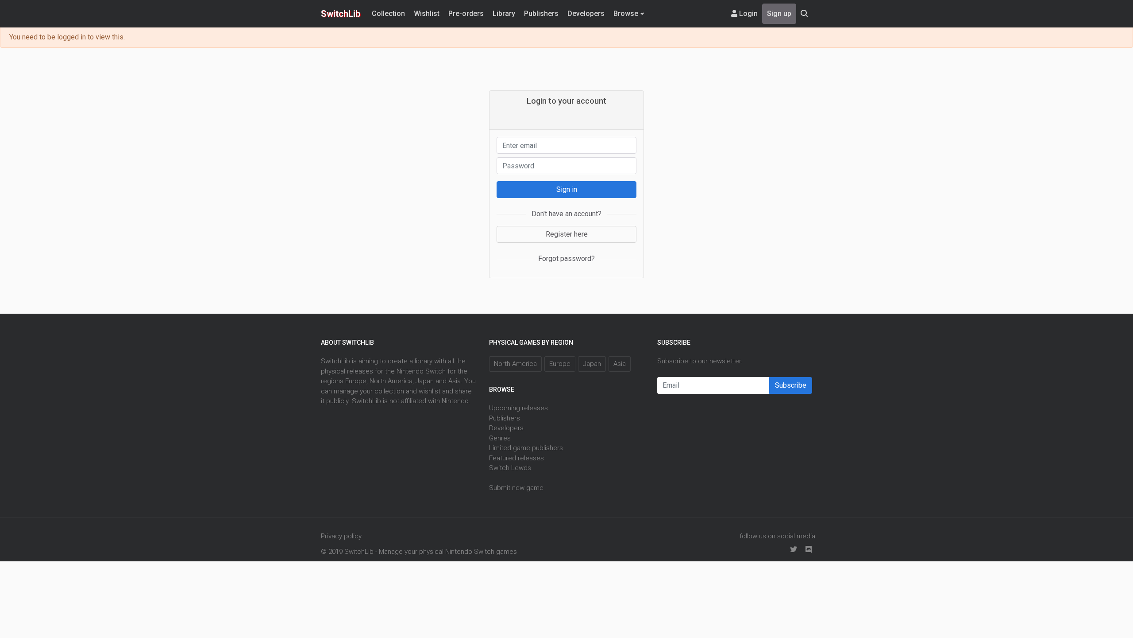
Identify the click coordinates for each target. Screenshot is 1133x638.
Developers (586, 13)
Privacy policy (341, 536)
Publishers (541, 13)
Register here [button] (567, 234)
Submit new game (516, 488)
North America (515, 364)
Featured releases (516, 458)
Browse (625, 13)
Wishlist (426, 13)
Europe (559, 364)
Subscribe (790, 385)
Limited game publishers (526, 448)
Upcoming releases (518, 408)
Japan (592, 364)
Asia (619, 364)
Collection (388, 13)
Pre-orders (466, 13)
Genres (500, 438)
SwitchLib (340, 13)
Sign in (566, 189)
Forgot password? (566, 258)
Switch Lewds (510, 468)
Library (504, 13)
